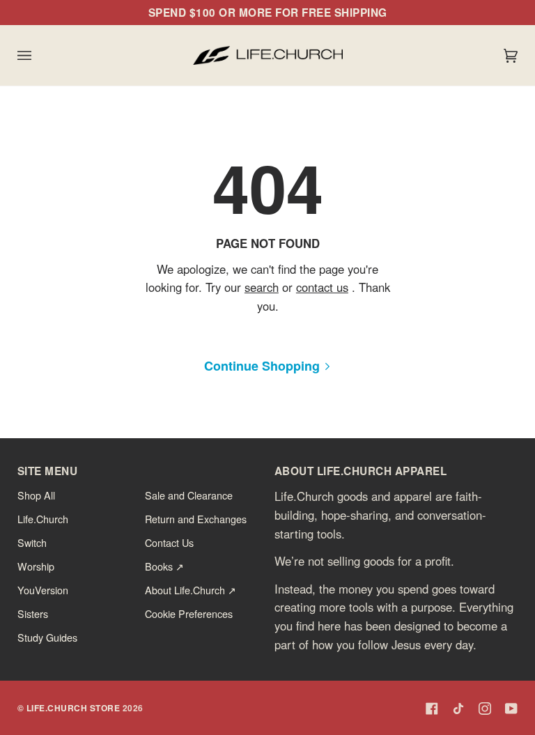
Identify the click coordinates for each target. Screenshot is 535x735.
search (261, 287)
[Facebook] (432, 708)
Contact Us (169, 542)
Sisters (32, 613)
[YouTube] (511, 708)
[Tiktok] (458, 708)
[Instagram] (485, 708)
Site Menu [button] (47, 471)
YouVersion (42, 589)
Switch (32, 542)
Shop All (36, 495)
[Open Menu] (38, 55)
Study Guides (47, 637)
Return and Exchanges (196, 518)
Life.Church (42, 518)
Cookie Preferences (189, 613)
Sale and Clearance (189, 495)
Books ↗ (164, 566)
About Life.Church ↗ (190, 589)
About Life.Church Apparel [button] (360, 471)
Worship (35, 566)
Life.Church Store (73, 708)
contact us (321, 287)
